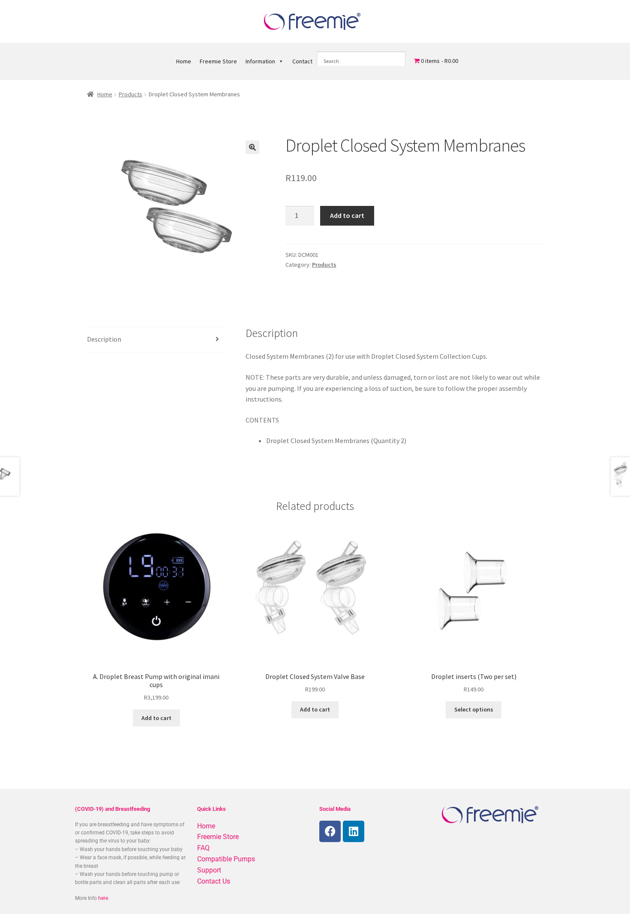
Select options (473, 709)
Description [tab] (104, 339)
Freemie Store (218, 61)
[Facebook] (330, 831)
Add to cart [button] (156, 718)
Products (130, 94)
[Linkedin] (353, 831)
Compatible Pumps (226, 859)
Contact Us (213, 881)
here (103, 898)
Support (209, 870)
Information (260, 61)
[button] (252, 147)
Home (183, 61)
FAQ (203, 848)
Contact (302, 61)
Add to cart (347, 215)
